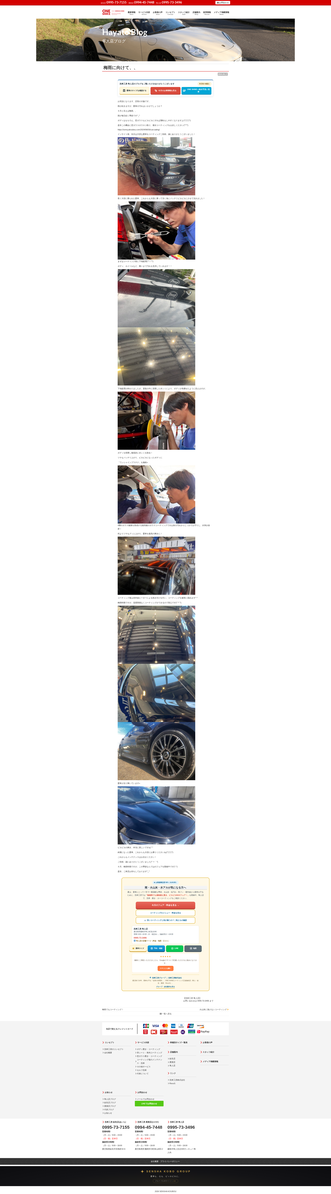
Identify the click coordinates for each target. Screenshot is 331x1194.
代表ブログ (109, 1109)
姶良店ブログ (110, 1102)
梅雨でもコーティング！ (112, 1009)
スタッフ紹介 (184, 13)
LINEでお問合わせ (149, 1103)
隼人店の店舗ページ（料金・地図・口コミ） (153, 941)
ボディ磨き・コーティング (148, 1049)
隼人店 (172, 1065)
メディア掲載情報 (221, 13)
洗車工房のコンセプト (114, 1049)
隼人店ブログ (110, 1099)
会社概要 (108, 1053)
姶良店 (172, 1058)
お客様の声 (158, 13)
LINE (176, 948)
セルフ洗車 (142, 1070)
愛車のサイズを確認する (136, 91)
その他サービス (144, 1066)
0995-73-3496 (140, 938)
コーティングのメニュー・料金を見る (165, 913)
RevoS (172, 1083)
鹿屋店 (172, 1062)
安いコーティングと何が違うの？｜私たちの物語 (167, 920)
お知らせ (108, 1092)
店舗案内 (196, 13)
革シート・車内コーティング (149, 1053)
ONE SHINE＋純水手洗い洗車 (198, 90)
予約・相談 (158, 948)
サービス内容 (144, 13)
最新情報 (132, 13)
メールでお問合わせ (145, 1099)
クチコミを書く (165, 968)
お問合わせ (224, 3)
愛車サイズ (140, 948)
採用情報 (207, 13)
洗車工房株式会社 (177, 1080)
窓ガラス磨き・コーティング (149, 1056)
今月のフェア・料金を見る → (165, 905)
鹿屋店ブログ (110, 1106)
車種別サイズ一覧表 (178, 1042)
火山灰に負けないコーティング (213, 1009)
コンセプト (170, 13)
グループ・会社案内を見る (165, 987)
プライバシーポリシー (170, 1161)
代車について (143, 1073)
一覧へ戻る (167, 1014)
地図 (195, 948)
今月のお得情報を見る (167, 91)
